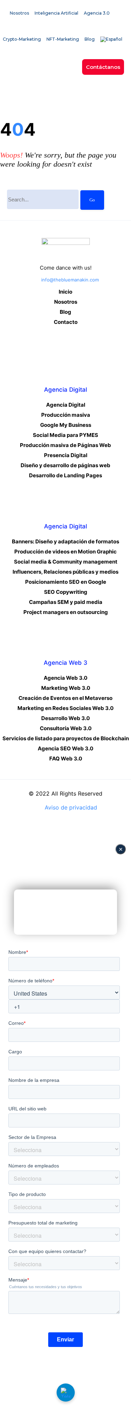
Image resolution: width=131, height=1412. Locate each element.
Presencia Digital (65, 455)
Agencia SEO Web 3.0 (65, 748)
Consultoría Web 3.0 (66, 728)
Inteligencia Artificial (56, 13)
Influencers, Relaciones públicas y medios (65, 571)
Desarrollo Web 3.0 (65, 718)
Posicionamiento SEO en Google (65, 582)
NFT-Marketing (62, 39)
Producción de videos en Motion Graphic (65, 551)
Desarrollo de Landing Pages (65, 475)
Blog (90, 39)
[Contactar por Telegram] (66, 1392)
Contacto (66, 322)
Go (92, 199)
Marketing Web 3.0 (65, 688)
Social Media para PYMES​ (65, 435)
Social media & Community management (65, 561)
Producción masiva (65, 415)
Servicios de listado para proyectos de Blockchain (65, 738)
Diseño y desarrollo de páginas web (65, 465)
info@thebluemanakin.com (70, 279)
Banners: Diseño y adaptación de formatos (65, 541)
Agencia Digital (65, 404)
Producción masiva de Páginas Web (65, 445)
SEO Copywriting (65, 592)
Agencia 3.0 (97, 13)
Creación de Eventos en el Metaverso (65, 698)
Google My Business (65, 425)
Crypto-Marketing (22, 39)
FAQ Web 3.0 (65, 758)
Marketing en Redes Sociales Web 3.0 (65, 708)
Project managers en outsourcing (65, 612)
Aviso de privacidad (71, 807)
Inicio (65, 291)
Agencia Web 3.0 (65, 678)
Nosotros (19, 13)
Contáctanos (103, 67)
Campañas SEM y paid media (65, 602)
